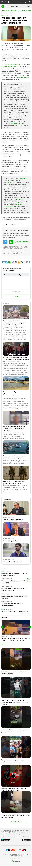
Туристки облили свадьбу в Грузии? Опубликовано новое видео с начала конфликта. (13, 762)
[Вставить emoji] (19, 274)
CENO (10, 182)
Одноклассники (8, 206)
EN (5, 1)
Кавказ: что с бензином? (10, 10)
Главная (3, 12)
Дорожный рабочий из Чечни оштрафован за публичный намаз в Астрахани (16, 639)
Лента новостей (11, 12)
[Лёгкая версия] (9, 2)
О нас (2, 836)
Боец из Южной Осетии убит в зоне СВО (15, 611)
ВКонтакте (18, 204)
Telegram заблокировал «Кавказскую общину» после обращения (13, 789)
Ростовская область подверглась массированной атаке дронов (13, 457)
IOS (26, 186)
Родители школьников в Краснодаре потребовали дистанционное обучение (16, 358)
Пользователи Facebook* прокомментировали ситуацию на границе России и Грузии (14, 323)
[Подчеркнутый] (11, 274)
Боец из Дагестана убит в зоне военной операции (14, 597)
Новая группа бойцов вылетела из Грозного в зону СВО (15, 582)
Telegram (22, 178)
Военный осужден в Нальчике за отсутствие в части (12, 604)
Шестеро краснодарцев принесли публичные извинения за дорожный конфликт (15, 428)
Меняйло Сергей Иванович (12, 541)
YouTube (18, 203)
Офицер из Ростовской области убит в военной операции (14, 589)
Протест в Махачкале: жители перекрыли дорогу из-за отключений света (15, 731)
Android (22, 186)
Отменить (16, 296)
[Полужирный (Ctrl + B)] (4, 274)
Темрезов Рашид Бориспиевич (13, 520)
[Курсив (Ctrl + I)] (8, 274)
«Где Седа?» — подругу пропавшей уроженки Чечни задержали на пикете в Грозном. (14, 702)
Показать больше (16, 821)
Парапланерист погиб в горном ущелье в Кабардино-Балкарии (15, 574)
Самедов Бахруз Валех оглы (12, 562)
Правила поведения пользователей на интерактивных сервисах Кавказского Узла (16, 855)
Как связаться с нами (13, 836)
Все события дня (25, 614)
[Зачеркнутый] (15, 274)
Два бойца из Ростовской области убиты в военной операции (14, 482)
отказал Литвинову (22, 77)
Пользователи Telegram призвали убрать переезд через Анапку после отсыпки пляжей (15, 394)
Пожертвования (27, 836)
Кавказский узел (12, 64)
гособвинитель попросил (16, 123)
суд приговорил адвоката (8, 66)
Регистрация (16, 291)
